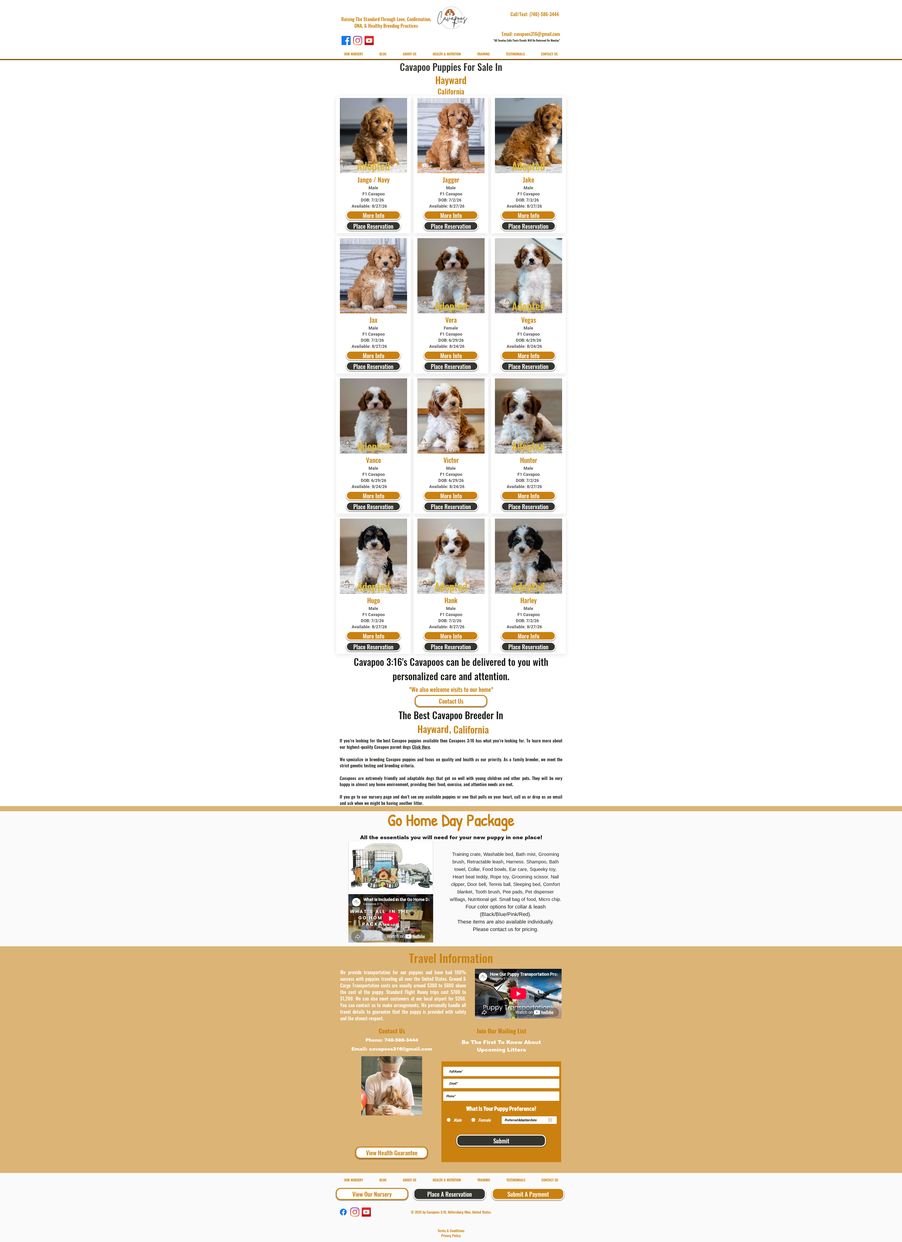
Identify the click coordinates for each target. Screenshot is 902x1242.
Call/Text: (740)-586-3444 (535, 14)
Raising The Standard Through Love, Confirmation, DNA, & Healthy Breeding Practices (386, 22)
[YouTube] (369, 40)
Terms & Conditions (451, 1230)
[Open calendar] (550, 1120)
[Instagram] (357, 40)
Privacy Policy (451, 1235)
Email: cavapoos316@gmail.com (531, 33)
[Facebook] (346, 40)
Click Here (421, 746)
